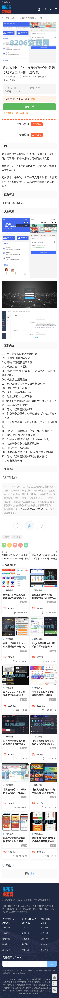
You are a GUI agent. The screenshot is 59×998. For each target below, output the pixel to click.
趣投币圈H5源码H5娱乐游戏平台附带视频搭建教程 (44, 840)
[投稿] (39, 9)
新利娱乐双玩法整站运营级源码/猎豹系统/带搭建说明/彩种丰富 (15, 596)
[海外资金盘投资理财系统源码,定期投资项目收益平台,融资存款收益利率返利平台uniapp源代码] (44, 675)
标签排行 (44, 944)
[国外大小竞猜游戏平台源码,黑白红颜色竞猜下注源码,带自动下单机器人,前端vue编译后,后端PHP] (15, 724)
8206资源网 (11, 76)
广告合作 (6, 2)
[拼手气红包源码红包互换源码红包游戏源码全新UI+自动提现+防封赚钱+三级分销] (15, 821)
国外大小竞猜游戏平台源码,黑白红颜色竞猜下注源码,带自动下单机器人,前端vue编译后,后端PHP (14, 742)
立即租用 (36, 124)
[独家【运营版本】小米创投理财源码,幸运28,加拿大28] (15, 626)
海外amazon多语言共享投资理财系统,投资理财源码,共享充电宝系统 (14, 694)
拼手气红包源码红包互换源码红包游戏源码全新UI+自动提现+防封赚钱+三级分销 (14, 840)
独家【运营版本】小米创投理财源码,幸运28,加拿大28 (15, 645)
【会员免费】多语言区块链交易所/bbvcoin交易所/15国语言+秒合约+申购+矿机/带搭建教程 (43, 742)
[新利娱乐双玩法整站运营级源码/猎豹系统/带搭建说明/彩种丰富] (15, 578)
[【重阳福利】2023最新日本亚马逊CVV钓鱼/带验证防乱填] (15, 772)
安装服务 (25, 933)
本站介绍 (6, 927)
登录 (33, 99)
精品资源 (16, 537)
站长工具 (44, 933)
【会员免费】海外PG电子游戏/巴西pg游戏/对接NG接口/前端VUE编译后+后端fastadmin (43, 791)
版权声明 (6, 933)
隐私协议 (6, 944)
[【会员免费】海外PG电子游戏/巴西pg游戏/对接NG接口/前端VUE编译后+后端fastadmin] (44, 772)
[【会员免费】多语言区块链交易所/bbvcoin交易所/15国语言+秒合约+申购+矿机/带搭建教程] (44, 724)
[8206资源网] (6, 9)
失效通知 (25, 944)
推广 (14, 80)
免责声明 (6, 939)
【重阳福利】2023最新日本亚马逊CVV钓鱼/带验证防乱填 (14, 791)
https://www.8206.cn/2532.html (31, 509)
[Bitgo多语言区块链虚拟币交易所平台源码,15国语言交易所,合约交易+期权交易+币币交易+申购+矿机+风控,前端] (44, 626)
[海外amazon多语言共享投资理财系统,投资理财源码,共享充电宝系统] (15, 675)
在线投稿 (44, 939)
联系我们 (6, 950)
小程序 (22, 165)
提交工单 (25, 950)
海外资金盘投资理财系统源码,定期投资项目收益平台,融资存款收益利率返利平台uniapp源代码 (43, 694)
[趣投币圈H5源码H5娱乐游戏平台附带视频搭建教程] (44, 821)
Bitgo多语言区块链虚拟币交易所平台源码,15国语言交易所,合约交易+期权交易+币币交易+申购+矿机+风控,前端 (43, 645)
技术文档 (25, 939)
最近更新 (44, 927)
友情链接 (44, 950)
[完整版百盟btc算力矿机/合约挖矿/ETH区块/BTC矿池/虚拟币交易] (44, 578)
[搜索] (44, 9)
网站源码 (42, 76)
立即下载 (29, 106)
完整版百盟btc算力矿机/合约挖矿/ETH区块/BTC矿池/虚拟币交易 (44, 596)
